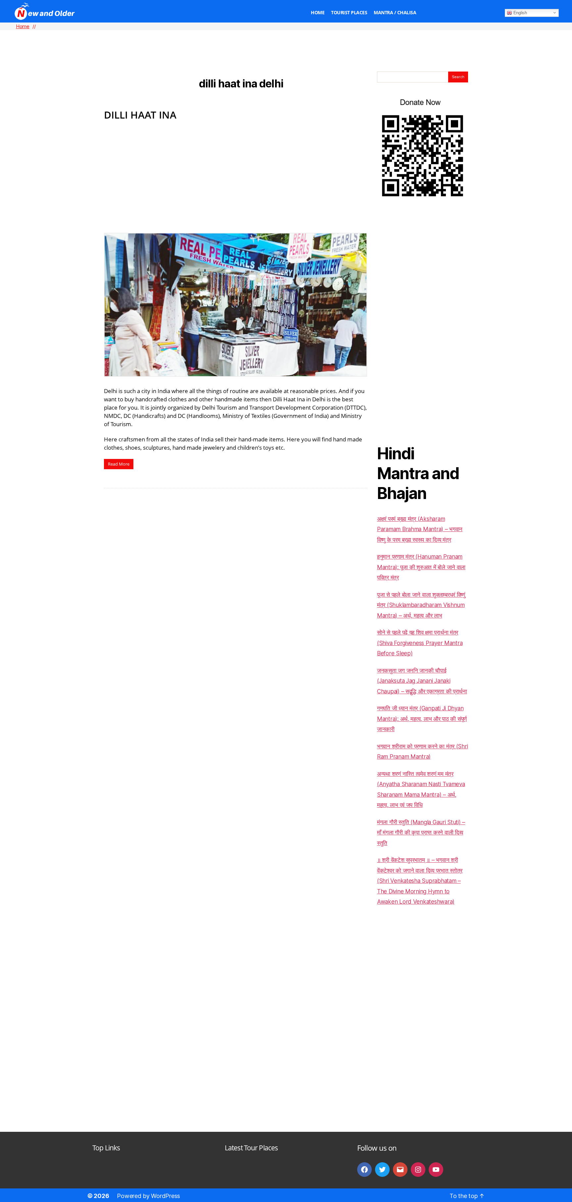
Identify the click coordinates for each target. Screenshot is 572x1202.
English (519, 12)
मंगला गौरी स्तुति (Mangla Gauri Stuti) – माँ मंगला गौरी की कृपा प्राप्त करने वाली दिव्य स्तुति (421, 832)
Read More (118, 464)
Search (458, 77)
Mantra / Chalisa (395, 13)
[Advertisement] (286, 40)
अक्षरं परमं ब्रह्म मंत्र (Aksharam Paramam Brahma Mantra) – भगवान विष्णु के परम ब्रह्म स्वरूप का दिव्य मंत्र (419, 529)
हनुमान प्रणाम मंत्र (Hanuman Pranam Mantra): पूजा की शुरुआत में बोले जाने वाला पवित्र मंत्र (421, 567)
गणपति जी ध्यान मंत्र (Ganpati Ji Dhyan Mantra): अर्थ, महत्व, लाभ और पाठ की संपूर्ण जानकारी (422, 718)
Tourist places (349, 13)
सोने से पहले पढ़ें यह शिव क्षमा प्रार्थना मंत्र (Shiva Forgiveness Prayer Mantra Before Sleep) (419, 643)
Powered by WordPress (148, 1195)
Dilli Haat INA (140, 115)
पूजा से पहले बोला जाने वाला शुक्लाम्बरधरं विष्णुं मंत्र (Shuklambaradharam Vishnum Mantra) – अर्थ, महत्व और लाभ (421, 605)
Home (317, 13)
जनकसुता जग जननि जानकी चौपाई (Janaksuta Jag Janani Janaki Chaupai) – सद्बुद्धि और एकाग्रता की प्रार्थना (422, 681)
